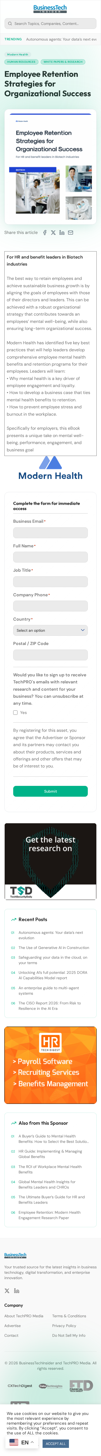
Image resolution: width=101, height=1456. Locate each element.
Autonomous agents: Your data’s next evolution (51, 935)
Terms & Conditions (69, 1315)
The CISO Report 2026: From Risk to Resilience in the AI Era (50, 1006)
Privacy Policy (64, 1325)
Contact (11, 1335)
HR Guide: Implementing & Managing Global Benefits (50, 1154)
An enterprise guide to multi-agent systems (49, 990)
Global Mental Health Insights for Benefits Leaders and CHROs (47, 1184)
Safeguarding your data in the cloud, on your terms (53, 960)
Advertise (12, 1325)
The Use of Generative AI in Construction (54, 947)
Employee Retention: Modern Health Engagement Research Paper (50, 1215)
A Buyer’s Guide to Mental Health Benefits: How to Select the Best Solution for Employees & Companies (54, 1139)
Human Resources (21, 62)
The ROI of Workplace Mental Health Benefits (50, 1169)
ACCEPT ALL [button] (56, 1443)
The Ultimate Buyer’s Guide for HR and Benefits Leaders (52, 1199)
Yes (23, 712)
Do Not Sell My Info (68, 1335)
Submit (50, 791)
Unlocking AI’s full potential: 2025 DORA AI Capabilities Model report (53, 975)
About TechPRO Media (23, 1315)
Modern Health (17, 54)
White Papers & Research (63, 62)
